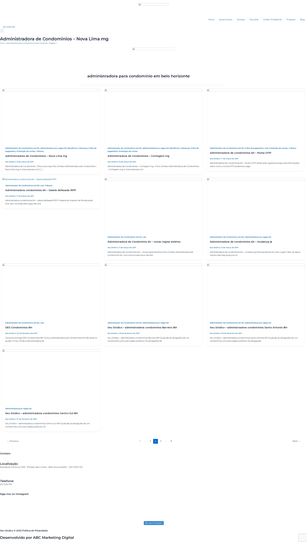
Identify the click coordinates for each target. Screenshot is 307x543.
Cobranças (83, 148)
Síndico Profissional (272, 19)
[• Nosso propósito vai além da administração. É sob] (92, 506)
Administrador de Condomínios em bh (22, 148)
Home (211, 19)
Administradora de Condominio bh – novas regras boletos (144, 241)
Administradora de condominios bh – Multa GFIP (240, 152)
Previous (12, 441)
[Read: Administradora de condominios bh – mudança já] (255, 205)
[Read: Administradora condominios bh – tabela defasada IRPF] (29, 179)
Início (2, 43)
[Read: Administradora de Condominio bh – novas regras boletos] (153, 205)
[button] (2, 31)
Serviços (241, 19)
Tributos (40, 151)
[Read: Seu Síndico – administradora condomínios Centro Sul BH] (51, 376)
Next (296, 441)
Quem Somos (225, 19)
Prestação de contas (26, 151)
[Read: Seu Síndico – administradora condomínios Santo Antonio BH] (255, 291)
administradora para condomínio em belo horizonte (27, 43)
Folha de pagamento (254, 148)
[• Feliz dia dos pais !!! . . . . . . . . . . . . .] (215, 500)
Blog (302, 19)
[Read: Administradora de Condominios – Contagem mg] (153, 116)
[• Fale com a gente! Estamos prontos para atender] (30, 508)
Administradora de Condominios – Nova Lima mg (36, 156)
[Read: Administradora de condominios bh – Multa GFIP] (255, 116)
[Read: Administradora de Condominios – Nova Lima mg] (51, 116)
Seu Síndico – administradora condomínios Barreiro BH (142, 327)
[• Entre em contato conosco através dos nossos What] (153, 503)
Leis (266, 148)
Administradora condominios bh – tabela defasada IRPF (40, 190)
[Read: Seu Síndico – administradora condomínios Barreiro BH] (153, 291)
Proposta (290, 19)
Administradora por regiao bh (53, 148)
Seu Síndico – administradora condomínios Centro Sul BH (41, 413)
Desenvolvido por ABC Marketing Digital (37, 537)
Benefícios (72, 148)
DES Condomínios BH (18, 327)
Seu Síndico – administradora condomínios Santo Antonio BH (248, 327)
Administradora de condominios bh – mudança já (241, 241)
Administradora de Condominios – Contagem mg (138, 156)
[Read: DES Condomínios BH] (51, 291)
